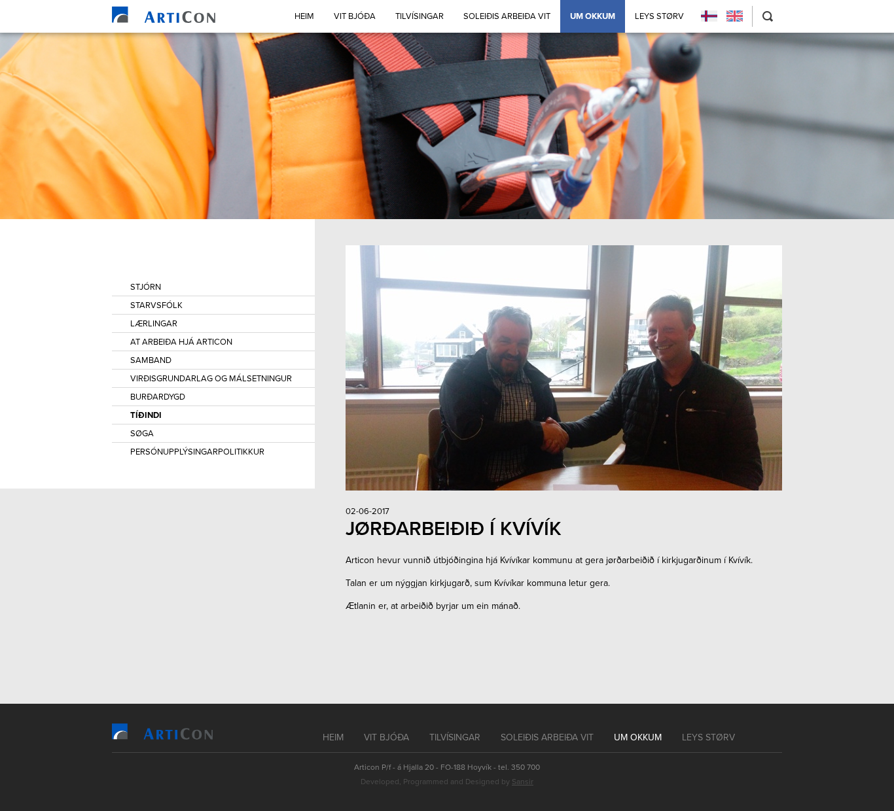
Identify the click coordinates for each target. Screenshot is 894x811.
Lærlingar (153, 324)
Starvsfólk (156, 305)
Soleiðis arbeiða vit (506, 16)
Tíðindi (146, 415)
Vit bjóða (355, 16)
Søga (142, 433)
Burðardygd (157, 397)
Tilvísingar (419, 16)
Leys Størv (659, 16)
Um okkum (592, 16)
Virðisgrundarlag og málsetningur (211, 378)
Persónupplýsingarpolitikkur (197, 452)
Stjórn (145, 287)
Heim (304, 16)
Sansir (522, 781)
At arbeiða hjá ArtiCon (181, 342)
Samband (150, 360)
